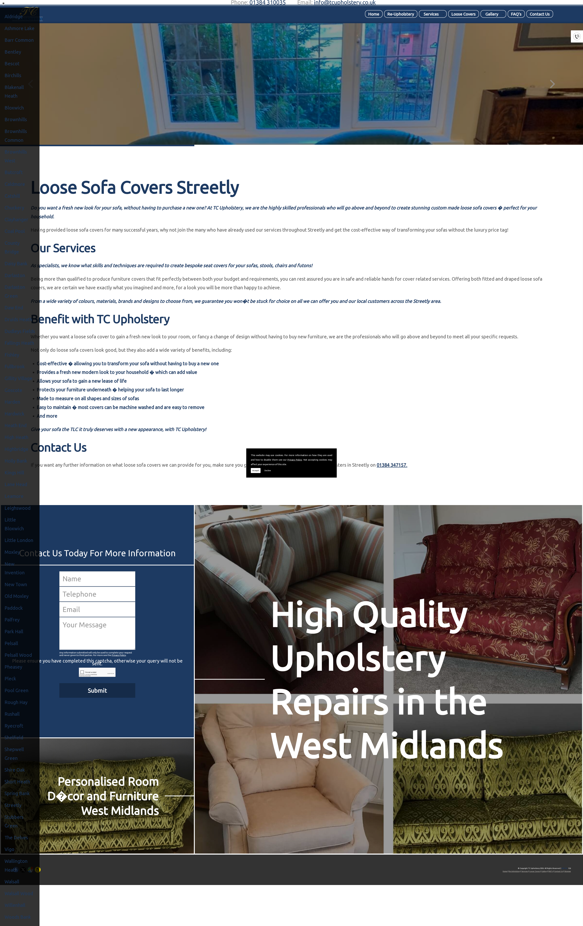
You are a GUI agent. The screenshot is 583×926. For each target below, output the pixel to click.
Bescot (12, 63)
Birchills (13, 75)
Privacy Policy (294, 459)
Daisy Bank (16, 263)
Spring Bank (17, 793)
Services (431, 14)
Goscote (13, 390)
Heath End (16, 425)
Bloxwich (14, 107)
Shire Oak (15, 769)
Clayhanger (16, 219)
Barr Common (19, 40)
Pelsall (11, 643)
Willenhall (15, 905)
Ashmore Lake (19, 28)
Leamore (14, 496)
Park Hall (14, 631)
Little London (19, 540)
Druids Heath (18, 319)
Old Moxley (17, 596)
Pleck (10, 678)
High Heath (16, 437)
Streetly (13, 805)
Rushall (12, 714)
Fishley (12, 354)
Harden (12, 402)
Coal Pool (15, 231)
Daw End (14, 307)
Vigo (9, 849)
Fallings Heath (19, 343)
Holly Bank (16, 460)
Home (373, 14)
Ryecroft (14, 725)
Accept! (255, 470)
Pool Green (16, 690)
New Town (16, 584)
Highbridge (16, 449)
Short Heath (17, 781)
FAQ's (516, 14)
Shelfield (14, 737)
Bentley (13, 52)
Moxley (12, 552)
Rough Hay (16, 702)
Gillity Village (18, 378)
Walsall (12, 881)
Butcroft (14, 172)
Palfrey (12, 619)
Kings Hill (14, 472)
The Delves (16, 837)
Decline (267, 470)
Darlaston (15, 275)
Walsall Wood (19, 893)
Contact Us (540, 14)
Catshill (12, 196)
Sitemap (567, 871)
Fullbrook (15, 366)
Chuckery (14, 207)
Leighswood (18, 508)
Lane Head (16, 484)
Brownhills (16, 119)
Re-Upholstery (400, 14)
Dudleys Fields (20, 331)
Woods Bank (18, 917)
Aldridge (14, 16)
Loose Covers (464, 14)
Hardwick (14, 413)
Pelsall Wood (18, 655)
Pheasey (13, 667)
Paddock (14, 608)
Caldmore (15, 184)
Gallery (491, 14)
